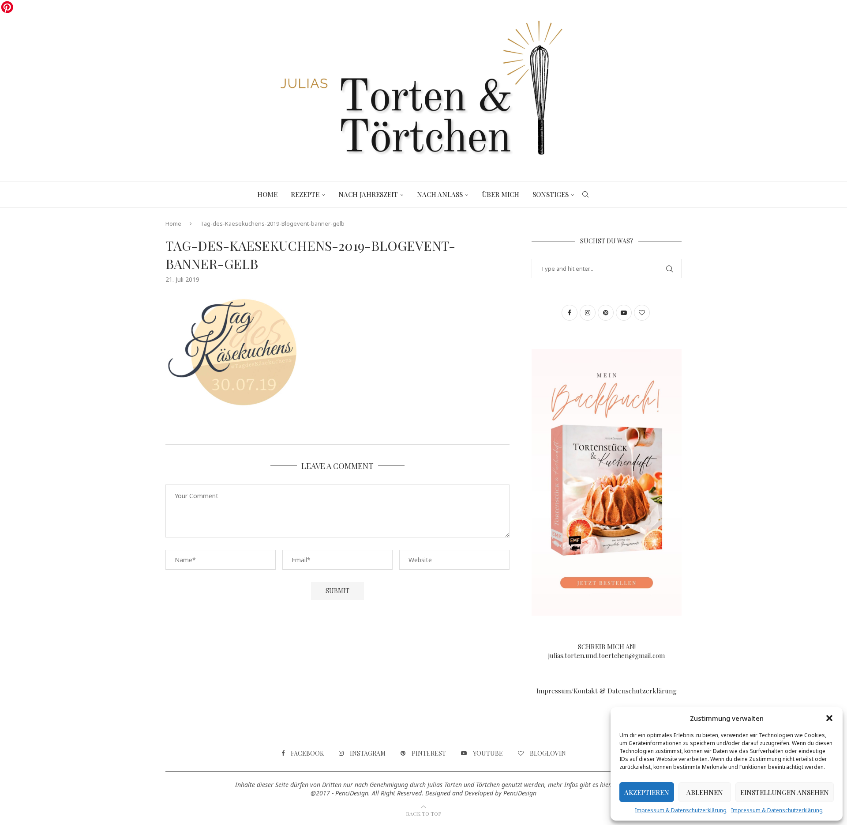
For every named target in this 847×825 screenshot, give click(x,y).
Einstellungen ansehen (784, 792)
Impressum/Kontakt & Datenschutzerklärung (606, 690)
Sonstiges (550, 194)
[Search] (585, 194)
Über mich (500, 194)
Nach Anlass (440, 194)
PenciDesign (519, 793)
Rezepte (305, 194)
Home (267, 194)
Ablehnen (704, 792)
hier (605, 784)
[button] (829, 718)
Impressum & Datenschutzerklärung (681, 810)
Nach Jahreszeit (368, 194)
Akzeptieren (646, 792)
